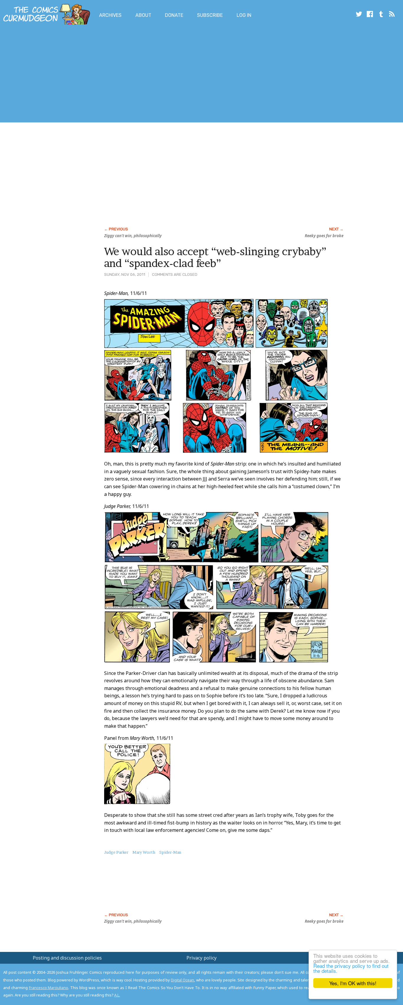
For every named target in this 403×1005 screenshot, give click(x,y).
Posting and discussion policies (67, 958)
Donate (174, 15)
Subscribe (210, 15)
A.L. (117, 995)
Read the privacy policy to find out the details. (351, 968)
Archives (110, 15)
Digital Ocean (182, 980)
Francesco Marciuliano (48, 987)
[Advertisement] (107, 74)
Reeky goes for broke (324, 235)
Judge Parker (116, 852)
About (143, 15)
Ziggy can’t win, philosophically (133, 235)
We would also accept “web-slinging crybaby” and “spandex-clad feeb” (215, 257)
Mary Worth (143, 852)
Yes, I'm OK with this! (352, 983)
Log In (244, 15)
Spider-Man (170, 852)
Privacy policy (201, 958)
